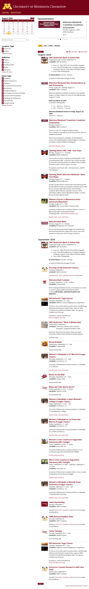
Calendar (5, 12)
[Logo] (35, 6)
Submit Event (16, 12)
